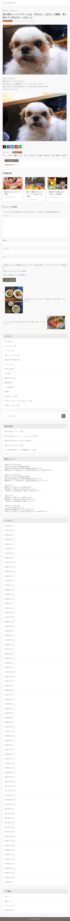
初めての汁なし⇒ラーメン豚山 (14, 445)
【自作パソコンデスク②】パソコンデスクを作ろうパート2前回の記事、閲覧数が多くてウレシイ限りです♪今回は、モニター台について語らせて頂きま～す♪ (20, 508)
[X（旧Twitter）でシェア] (4, 146)
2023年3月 (9, 713)
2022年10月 (9, 736)
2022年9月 (9, 740)
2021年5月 (9, 813)
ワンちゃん (47, 155)
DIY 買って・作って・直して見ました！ (18, 401)
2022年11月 (9, 731)
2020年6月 (9, 864)
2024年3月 (9, 658)
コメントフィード (10, 905)
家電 (7, 392)
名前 (5, 240)
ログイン (7, 896)
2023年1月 (9, 722)
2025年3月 (9, 603)
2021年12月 (10, 781)
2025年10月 (10, 571)
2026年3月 (9, 549)
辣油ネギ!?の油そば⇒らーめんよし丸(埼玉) (18, 441)
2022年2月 (9, 772)
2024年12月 (9, 617)
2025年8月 (9, 580)
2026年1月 (9, 558)
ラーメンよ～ (10, 346)
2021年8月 (9, 800)
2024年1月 (9, 667)
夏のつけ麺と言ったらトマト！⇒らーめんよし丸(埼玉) (21, 436)
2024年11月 (9, 622)
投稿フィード (9, 901)
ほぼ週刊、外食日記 (12, 360)
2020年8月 (9, 854)
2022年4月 (9, 763)
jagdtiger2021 (10, 165)
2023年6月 (9, 699)
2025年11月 (10, 567)
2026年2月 (9, 553)
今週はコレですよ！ (12, 405)
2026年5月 (9, 539)
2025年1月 (9, 612)
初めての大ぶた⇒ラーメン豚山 (14, 431)
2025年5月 (9, 594)
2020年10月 (10, 845)
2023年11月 (9, 676)
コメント (6, 216)
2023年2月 (9, 717)
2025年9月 (9, 576)
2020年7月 (9, 859)
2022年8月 (9, 745)
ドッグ (10, 155)
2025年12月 (10, 562)
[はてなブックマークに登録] (12, 146)
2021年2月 (9, 827)
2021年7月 (9, 804)
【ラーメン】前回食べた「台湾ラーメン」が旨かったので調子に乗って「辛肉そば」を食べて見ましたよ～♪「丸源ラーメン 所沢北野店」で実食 (20, 488)
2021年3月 (9, 822)
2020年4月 (9, 873)
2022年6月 (9, 754)
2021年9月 (9, 795)
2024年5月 (9, 649)
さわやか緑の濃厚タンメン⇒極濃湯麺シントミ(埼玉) (21, 450)
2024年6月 (9, 644)
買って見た (9, 341)
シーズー (32, 155)
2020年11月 (10, 841)
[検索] (63, 416)
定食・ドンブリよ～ (12, 355)
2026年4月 (9, 544)
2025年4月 (9, 599)
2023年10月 (9, 681)
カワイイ (64, 155)
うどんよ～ (9, 350)
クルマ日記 (9, 387)
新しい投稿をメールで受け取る (15, 275)
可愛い (58, 155)
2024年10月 (9, 626)
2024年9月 (9, 631)
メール (6, 248)
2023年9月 (9, 686)
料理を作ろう (10, 378)
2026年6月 (9, 535)
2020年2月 (9, 882)
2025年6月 (9, 590)
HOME (6, 10)
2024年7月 (9, 640)
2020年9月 (9, 850)
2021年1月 (9, 832)
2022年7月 (9, 749)
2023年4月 (9, 708)
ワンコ (26, 155)
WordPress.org (9, 910)
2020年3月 (9, 877)
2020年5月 (9, 868)
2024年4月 (9, 654)
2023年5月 (9, 704)
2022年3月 (9, 768)
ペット (20, 155)
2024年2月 (9, 663)
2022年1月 (9, 777)
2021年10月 (10, 791)
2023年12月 (10, 672)
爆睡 (15, 155)
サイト (5, 257)
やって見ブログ (9, 3)
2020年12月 (10, 836)
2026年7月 (9, 530)
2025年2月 (9, 608)
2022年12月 (9, 727)
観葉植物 (9, 382)
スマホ (7, 373)
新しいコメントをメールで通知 (15, 271)
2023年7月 (9, 695)
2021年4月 (9, 818)
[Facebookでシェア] (8, 146)
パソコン (9, 364)
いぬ (53, 155)
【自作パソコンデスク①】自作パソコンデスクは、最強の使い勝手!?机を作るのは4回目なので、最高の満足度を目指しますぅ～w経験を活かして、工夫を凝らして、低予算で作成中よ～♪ (23, 467)
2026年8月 (9, 526)
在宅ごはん (9, 369)
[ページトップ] (66, 917)
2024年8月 (9, 635)
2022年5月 (9, 759)
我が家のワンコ (14, 10)
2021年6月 (9, 809)
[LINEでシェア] (20, 146)
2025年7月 (9, 585)
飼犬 (40, 155)
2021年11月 (10, 786)
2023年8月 (9, 690)
